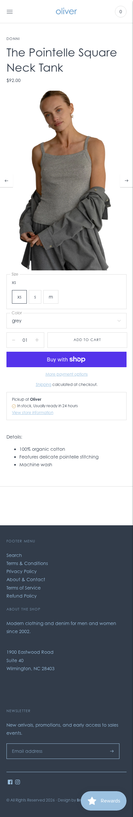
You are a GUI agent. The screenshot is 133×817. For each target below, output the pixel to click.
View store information (32, 412)
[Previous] (6, 180)
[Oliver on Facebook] (10, 782)
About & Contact (25, 579)
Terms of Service (23, 587)
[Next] (126, 180)
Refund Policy (21, 596)
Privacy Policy (21, 571)
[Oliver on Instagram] (17, 782)
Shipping (43, 384)
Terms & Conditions (27, 563)
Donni (13, 38)
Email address (25, 743)
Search (14, 555)
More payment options (67, 374)
